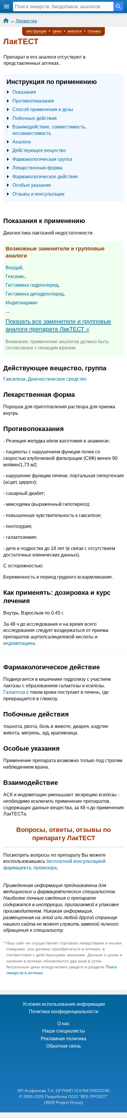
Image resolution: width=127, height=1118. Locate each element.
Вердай (14, 267)
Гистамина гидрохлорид (32, 285)
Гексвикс (15, 276)
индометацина (19, 643)
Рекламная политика (63, 1038)
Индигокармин (22, 302)
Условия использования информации (63, 1004)
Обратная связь (63, 1045)
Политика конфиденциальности (63, 1011)
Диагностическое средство (57, 379)
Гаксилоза (14, 379)
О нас (63, 1023)
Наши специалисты (63, 1030)
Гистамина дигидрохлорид (35, 293)
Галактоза (14, 692)
